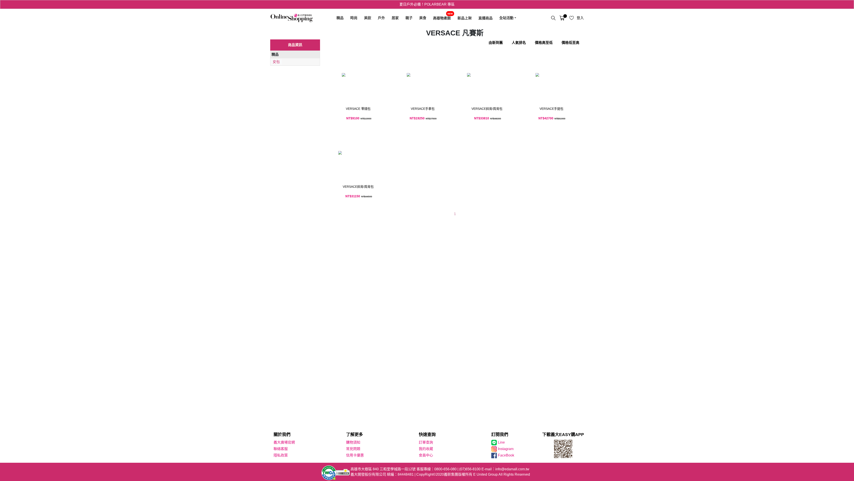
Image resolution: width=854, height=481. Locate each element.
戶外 (381, 18)
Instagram (506, 449)
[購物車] (562, 18)
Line (501, 442)
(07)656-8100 (470, 469)
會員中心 (426, 455)
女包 (276, 62)
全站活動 (506, 18)
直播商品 (485, 18)
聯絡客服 (281, 449)
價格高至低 (544, 43)
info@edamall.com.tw (512, 469)
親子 (409, 18)
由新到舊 (496, 43)
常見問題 (353, 449)
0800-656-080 (445, 469)
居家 (395, 18)
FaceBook (506, 455)
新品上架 (464, 18)
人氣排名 (519, 43)
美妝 (367, 18)
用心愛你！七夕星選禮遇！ (427, 4)
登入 (580, 18)
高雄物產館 (442, 18)
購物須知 (353, 442)
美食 (422, 18)
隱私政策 (281, 455)
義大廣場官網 (284, 442)
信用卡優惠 (355, 455)
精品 (340, 18)
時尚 (353, 18)
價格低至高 (570, 43)
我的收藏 (426, 449)
